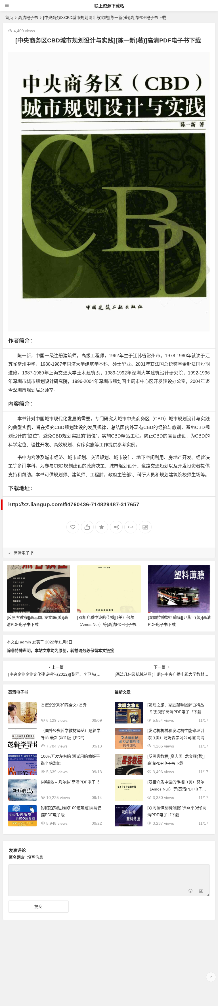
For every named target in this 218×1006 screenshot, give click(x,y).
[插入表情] (190, 891)
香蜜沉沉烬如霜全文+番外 (64, 705)
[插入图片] (201, 891)
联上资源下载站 (109, 5)
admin (25, 642)
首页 (9, 17)
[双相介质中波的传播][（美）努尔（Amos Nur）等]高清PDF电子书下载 (38, 624)
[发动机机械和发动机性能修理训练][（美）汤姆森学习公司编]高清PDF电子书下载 (177, 737)
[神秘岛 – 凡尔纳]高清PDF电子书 (70, 782)
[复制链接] (130, 527)
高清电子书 (28, 17)
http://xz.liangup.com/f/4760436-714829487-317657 (73, 504)
